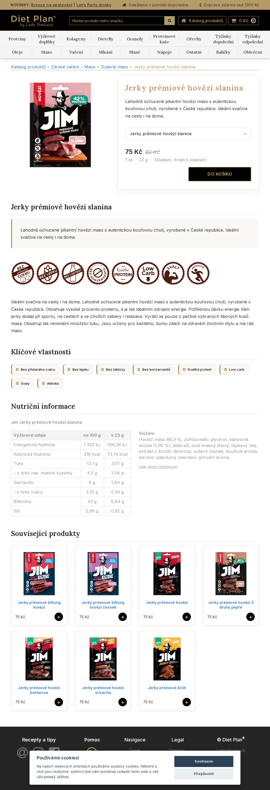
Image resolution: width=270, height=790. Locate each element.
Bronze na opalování (52, 5)
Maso (90, 66)
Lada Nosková (230, 750)
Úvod (134, 750)
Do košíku (220, 174)
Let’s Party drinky (93, 5)
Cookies (177, 750)
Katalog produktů (206, 20)
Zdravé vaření (65, 66)
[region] (60, 125)
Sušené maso (115, 66)
